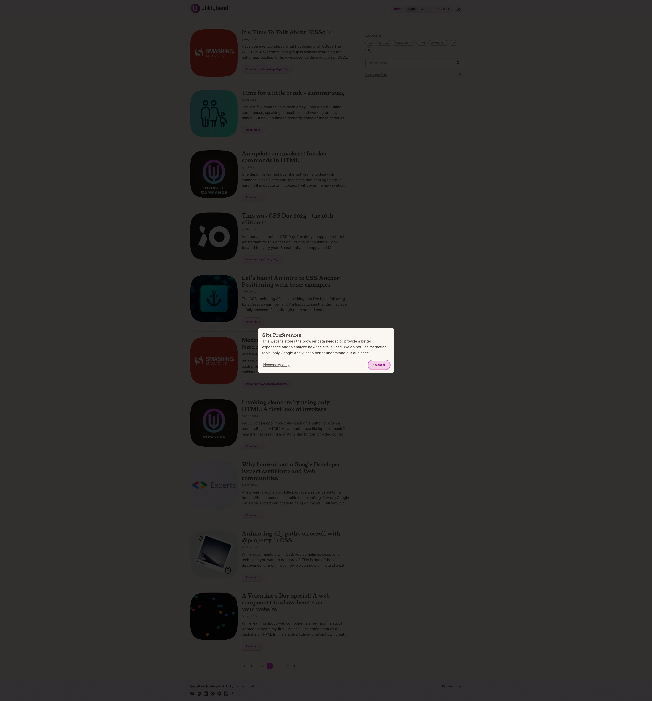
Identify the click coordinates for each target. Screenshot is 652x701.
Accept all (379, 364)
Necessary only (276, 365)
